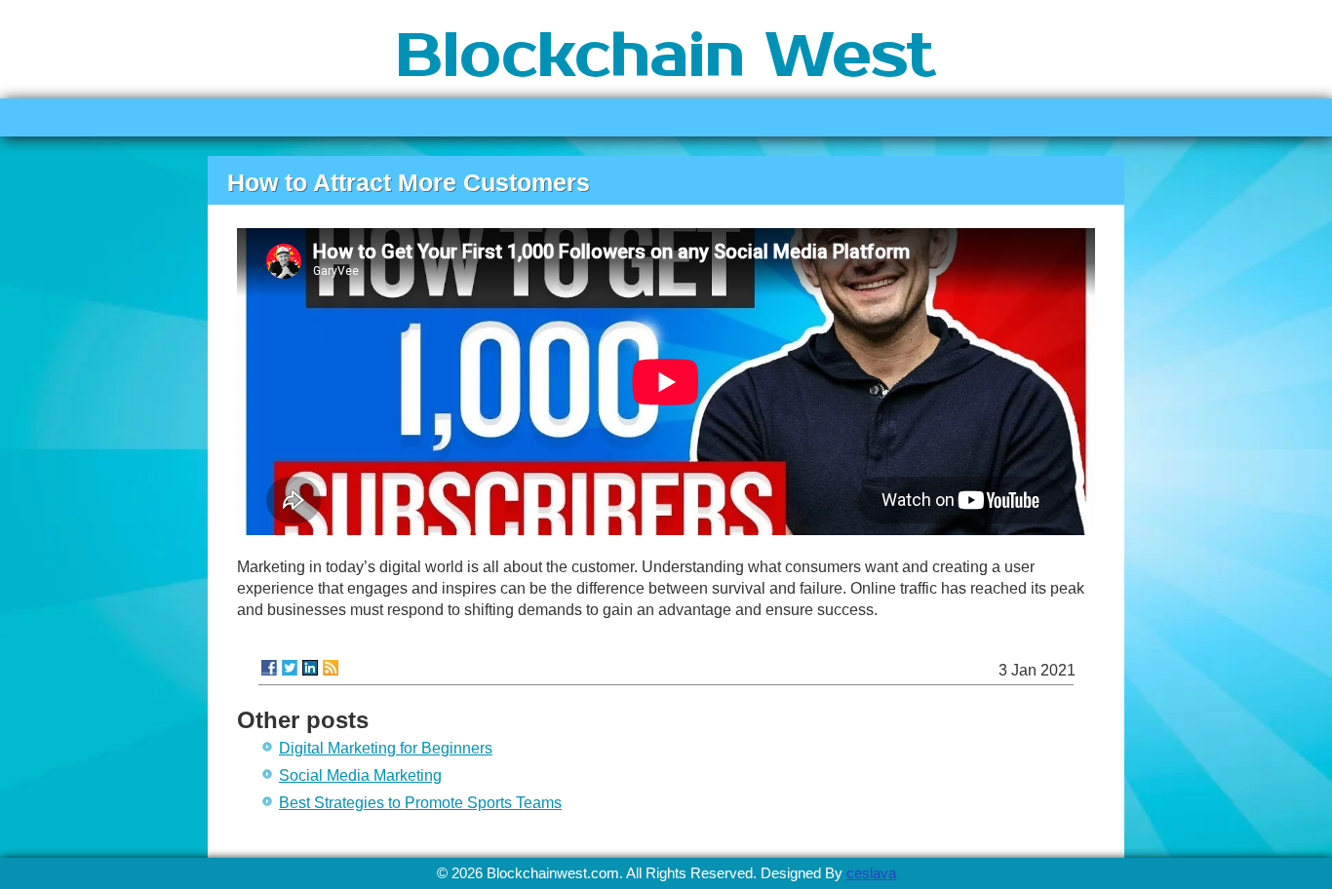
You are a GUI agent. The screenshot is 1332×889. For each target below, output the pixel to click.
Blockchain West (666, 56)
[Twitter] (289, 668)
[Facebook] (269, 668)
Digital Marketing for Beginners (385, 748)
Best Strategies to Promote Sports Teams (420, 802)
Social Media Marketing (360, 775)
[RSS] (330, 668)
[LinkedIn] (310, 668)
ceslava (871, 873)
